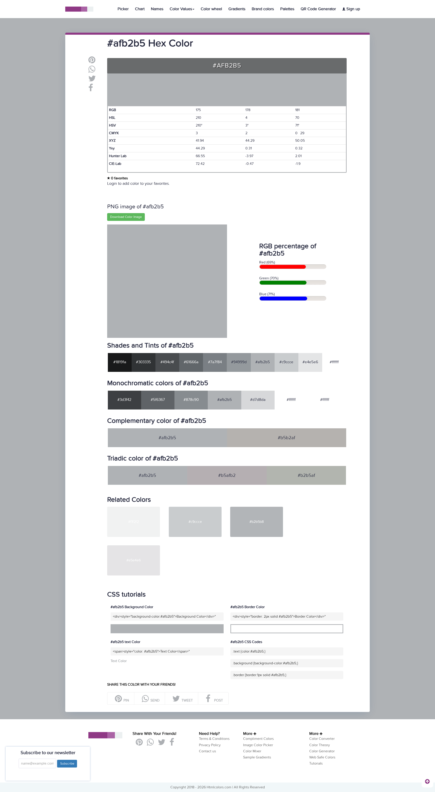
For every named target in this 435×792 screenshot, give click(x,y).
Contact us (207, 751)
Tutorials (316, 763)
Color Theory (319, 745)
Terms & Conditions (214, 738)
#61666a (191, 362)
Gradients (236, 9)
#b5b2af (286, 438)
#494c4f (167, 362)
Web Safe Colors (322, 757)
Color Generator (322, 751)
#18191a (119, 362)
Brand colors (263, 9)
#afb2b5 (262, 362)
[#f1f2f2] (137, 508)
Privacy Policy (210, 745)
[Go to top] (427, 781)
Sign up (352, 9)
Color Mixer (252, 751)
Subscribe (67, 763)
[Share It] (90, 89)
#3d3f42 (124, 399)
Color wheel (211, 9)
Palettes (287, 9)
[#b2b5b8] (260, 508)
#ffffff (334, 362)
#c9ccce (286, 362)
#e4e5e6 (310, 362)
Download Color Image (126, 217)
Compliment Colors (258, 738)
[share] (91, 71)
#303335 (143, 362)
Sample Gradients (257, 757)
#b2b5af (306, 475)
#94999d (239, 362)
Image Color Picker (258, 745)
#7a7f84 (215, 362)
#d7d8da (258, 399)
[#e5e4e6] (137, 547)
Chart (140, 9)
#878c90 (191, 399)
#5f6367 (158, 399)
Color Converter (322, 738)
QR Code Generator (318, 9)
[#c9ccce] (199, 508)
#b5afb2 (227, 475)
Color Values (181, 9)
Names (157, 9)
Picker (123, 9)
